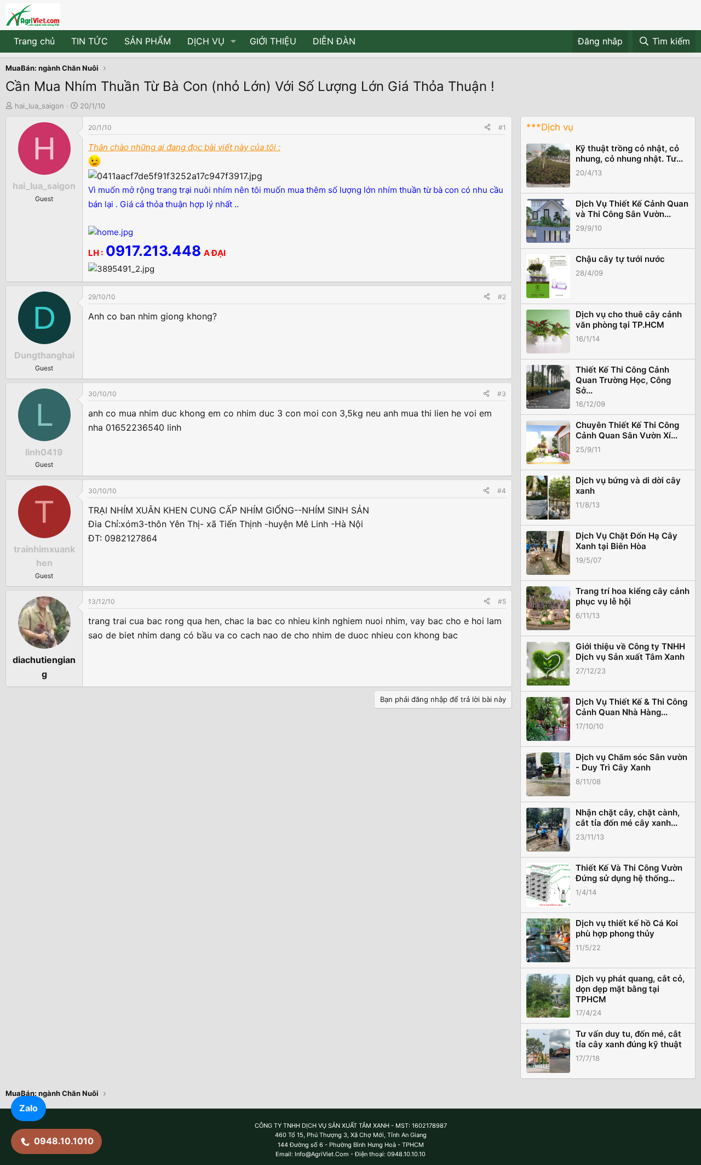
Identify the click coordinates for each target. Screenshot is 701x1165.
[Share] (487, 127)
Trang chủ (34, 41)
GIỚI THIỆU (273, 41)
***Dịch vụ (549, 127)
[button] (234, 41)
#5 (502, 601)
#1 (502, 127)
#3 (501, 394)
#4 (501, 491)
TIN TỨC (89, 41)
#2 (502, 297)
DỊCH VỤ (206, 41)
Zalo (28, 1108)
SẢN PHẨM (147, 41)
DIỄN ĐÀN (334, 41)
